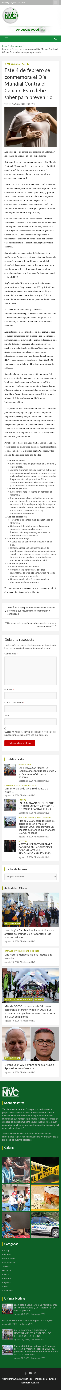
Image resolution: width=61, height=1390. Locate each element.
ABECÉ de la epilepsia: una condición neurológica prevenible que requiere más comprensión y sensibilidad (31, 610)
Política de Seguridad (45, 1379)
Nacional (6, 1270)
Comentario (11, 653)
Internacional (12, 64)
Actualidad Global (15, 888)
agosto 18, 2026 (26, 837)
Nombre (9, 689)
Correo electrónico (14, 702)
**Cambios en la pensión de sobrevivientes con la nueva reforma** (29, 625)
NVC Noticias (25, 1379)
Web (6, 715)
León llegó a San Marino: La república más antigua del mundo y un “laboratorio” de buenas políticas (29, 934)
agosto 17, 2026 (26, 857)
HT (37, 1382)
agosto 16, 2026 (11, 1072)
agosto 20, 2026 (11, 795)
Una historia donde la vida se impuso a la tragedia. (28, 1320)
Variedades (7, 1290)
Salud (25, 64)
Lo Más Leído (15, 759)
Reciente (32, 785)
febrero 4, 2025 (11, 104)
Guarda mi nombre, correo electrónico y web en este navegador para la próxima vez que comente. (30, 733)
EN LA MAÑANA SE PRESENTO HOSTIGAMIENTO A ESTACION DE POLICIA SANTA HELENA (36, 806)
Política (5, 1274)
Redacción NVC (28, 104)
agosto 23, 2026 (26, 781)
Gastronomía (8, 1258)
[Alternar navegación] (6, 39)
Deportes (23, 818)
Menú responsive (56, 2)
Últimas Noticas (14, 1298)
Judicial (22, 800)
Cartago (8, 785)
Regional (6, 1282)
